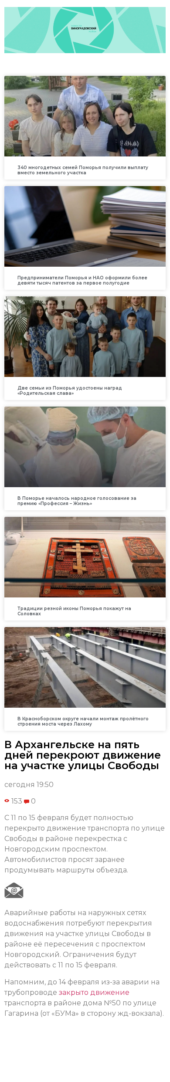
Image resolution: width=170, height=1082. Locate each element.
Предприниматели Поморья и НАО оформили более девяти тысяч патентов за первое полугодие (82, 280)
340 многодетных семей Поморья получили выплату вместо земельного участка (82, 170)
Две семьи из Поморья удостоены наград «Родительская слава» (69, 390)
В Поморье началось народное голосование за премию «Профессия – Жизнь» (76, 500)
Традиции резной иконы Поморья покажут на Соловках (74, 611)
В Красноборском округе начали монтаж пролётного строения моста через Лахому (83, 721)
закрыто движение (94, 992)
